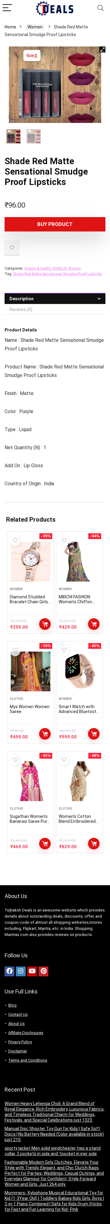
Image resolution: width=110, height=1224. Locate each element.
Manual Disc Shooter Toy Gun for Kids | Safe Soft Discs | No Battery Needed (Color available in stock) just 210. (54, 1134)
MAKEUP (59, 268)
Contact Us (18, 1014)
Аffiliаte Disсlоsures (25, 1032)
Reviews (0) (20, 309)
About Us (16, 1023)
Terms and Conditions (27, 1060)
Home (10, 26)
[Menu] (7, 8)
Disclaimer (17, 1051)
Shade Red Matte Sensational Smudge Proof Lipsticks (57, 274)
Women (35, 26)
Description (21, 298)
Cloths (16, 699)
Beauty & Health (37, 268)
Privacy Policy (20, 1042)
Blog (12, 1005)
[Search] (100, 8)
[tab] (55, 298)
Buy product (55, 224)
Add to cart (45, 843)
